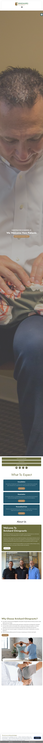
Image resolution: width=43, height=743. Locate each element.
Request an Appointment (21, 464)
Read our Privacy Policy (21, 740)
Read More (21, 488)
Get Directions (21, 461)
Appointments (32, 741)
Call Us (11, 741)
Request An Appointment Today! (21, 236)
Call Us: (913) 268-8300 (21, 458)
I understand (37, 737)
